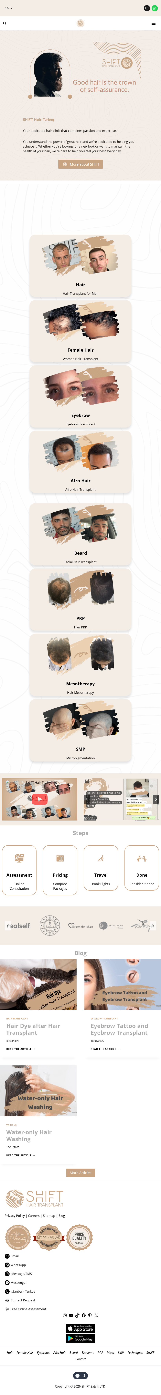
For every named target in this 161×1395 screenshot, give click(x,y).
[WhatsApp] (155, 8)
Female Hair (24, 1352)
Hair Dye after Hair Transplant (33, 1029)
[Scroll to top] (149, 1383)
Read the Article (20, 1049)
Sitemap (49, 1216)
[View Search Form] (6, 23)
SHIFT (150, 1352)
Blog (62, 1216)
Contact (80, 1359)
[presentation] (38, 984)
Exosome (88, 1352)
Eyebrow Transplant (104, 1018)
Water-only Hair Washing (29, 1135)
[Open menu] (153, 23)
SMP (121, 1352)
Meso (110, 1352)
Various (11, 1124)
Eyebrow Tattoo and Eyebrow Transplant (119, 1029)
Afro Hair (59, 1352)
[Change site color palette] (80, 1375)
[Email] (147, 8)
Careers (34, 1216)
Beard (74, 1352)
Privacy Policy (15, 1216)
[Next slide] (156, 799)
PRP (100, 1352)
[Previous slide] (8, 925)
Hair (10, 1352)
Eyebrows (43, 1352)
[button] (39, 799)
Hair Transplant (17, 1018)
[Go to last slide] (87, 799)
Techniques (135, 1352)
